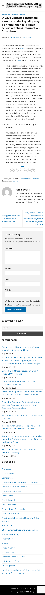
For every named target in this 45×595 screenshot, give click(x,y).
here (22, 49)
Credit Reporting (9, 500)
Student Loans (8, 552)
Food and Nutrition (10, 514)
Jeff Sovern (27, 38)
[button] (3, 5)
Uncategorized (8, 566)
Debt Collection (9, 505)
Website (8, 290)
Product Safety (8, 548)
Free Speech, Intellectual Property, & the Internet (20, 519)
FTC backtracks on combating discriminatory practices (22, 417)
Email (7, 279)
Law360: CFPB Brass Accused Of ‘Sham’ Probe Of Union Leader (20, 372)
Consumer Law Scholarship (13, 15)
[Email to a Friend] (25, 170)
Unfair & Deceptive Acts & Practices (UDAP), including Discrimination (22, 571)
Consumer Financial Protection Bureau (20, 482)
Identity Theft (8, 525)
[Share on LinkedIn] (33, 170)
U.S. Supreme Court (11, 561)
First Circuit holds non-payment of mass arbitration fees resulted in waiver (20, 348)
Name (8, 268)
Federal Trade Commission (14, 509)
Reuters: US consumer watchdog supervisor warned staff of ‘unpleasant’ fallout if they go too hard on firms (22, 439)
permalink (17, 181)
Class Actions (8, 473)
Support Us (14, 588)
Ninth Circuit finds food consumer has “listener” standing (19, 451)
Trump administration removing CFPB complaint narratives (19, 382)
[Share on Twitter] (20, 170)
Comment (9, 248)
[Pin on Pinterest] (29, 170)
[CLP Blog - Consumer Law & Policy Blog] (24, 5)
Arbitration (7, 469)
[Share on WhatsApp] (12, 170)
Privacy (5, 543)
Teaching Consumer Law (13, 557)
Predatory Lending (10, 534)
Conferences (7, 478)
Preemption (7, 539)
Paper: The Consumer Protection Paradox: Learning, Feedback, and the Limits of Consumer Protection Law (21, 405)
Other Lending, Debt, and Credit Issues (20, 530)
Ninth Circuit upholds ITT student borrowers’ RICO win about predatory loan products (22, 393)
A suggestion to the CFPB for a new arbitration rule (11, 219)
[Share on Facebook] (16, 170)
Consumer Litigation (11, 491)
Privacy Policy (29, 588)
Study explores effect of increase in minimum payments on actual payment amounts (33, 219)
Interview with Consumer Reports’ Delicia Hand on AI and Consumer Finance (21, 427)
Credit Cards (7, 496)
